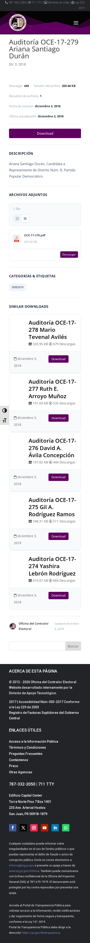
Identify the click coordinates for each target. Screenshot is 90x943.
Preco (13, 766)
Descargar (69, 254)
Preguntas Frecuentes (25, 754)
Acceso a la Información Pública (33, 741)
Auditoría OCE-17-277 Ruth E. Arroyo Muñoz (52, 389)
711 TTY (37, 2)
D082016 (18, 287)
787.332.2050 (17, 2)
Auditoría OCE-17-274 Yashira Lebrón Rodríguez (52, 566)
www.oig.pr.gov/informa (24, 871)
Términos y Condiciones (27, 747)
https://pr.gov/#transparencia (41, 932)
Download (45, 133)
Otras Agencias (20, 772)
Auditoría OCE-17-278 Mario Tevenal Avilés (52, 330)
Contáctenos (18, 760)
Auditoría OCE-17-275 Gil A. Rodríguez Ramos (52, 507)
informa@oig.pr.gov (21, 865)
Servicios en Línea (58, 2)
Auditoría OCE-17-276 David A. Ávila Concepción (52, 448)
